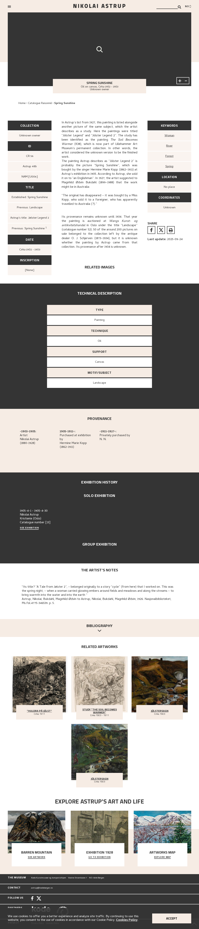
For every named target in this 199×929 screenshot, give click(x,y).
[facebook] (151, 230)
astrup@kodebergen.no (42, 888)
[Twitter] (38, 898)
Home (22, 103)
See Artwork (36, 857)
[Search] (179, 7)
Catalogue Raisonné (40, 103)
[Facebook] (32, 898)
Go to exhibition (99, 857)
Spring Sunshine (64, 103)
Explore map (162, 857)
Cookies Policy (127, 920)
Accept (171, 918)
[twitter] (161, 230)
